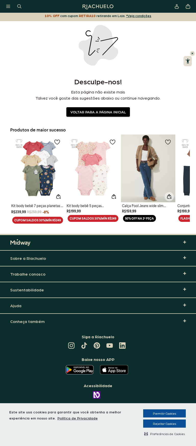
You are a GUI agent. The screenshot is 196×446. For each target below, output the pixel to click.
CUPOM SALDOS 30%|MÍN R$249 (37, 220)
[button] (164, 434)
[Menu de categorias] (8, 6)
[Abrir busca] (19, 6)
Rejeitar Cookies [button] (164, 424)
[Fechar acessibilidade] (192, 53)
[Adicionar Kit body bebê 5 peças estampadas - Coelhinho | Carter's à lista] (112, 142)
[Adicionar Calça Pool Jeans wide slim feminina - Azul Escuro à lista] (168, 142)
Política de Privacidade (77, 418)
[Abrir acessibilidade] (187, 61)
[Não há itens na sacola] (188, 6)
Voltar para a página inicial (98, 112)
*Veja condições (138, 15)
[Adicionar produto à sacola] (58, 196)
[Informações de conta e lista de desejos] (177, 6)
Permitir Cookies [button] (164, 413)
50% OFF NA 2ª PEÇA (139, 218)
